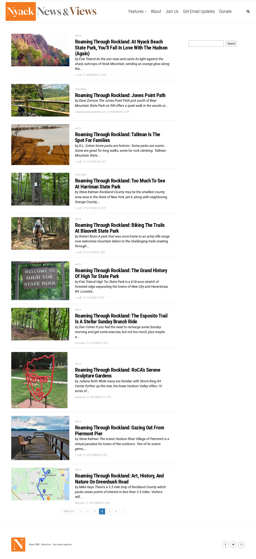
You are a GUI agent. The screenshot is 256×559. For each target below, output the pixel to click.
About (156, 11)
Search (231, 43)
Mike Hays (80, 503)
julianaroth (80, 397)
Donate (225, 11)
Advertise (46, 544)
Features (136, 11)
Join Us (172, 11)
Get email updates (199, 11)
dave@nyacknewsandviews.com (90, 112)
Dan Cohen (80, 343)
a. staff (78, 75)
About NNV (34, 544)
